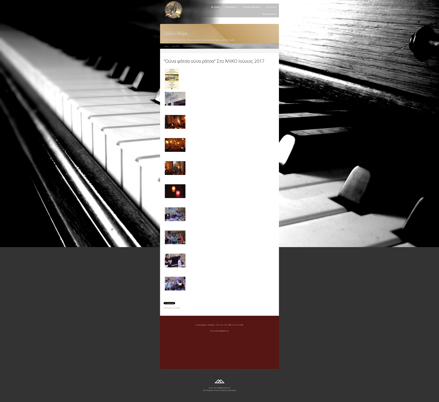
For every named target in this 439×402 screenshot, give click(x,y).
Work (227, 373)
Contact (212, 373)
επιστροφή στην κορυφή (172, 308)
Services (222, 373)
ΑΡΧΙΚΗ (216, 7)
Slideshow (233, 373)
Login (207, 373)
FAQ (203, 373)
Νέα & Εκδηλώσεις (269, 14)
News (217, 373)
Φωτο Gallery (271, 7)
